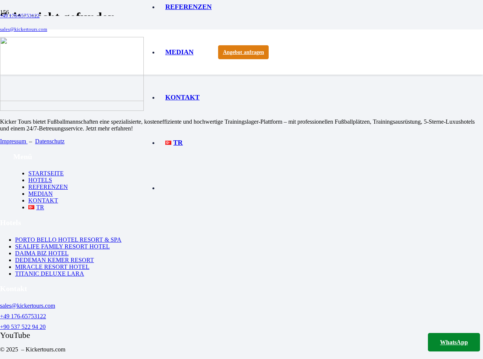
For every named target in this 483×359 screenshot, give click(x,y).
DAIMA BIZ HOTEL (42, 253)
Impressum (14, 141)
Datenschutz (50, 141)
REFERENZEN (48, 187)
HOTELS (40, 180)
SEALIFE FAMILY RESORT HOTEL (62, 246)
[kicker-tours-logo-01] (72, 99)
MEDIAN (40, 193)
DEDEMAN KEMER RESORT (54, 260)
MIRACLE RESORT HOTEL (52, 267)
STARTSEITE (46, 173)
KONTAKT (43, 200)
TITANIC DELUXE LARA (49, 273)
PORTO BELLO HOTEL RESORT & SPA (68, 239)
